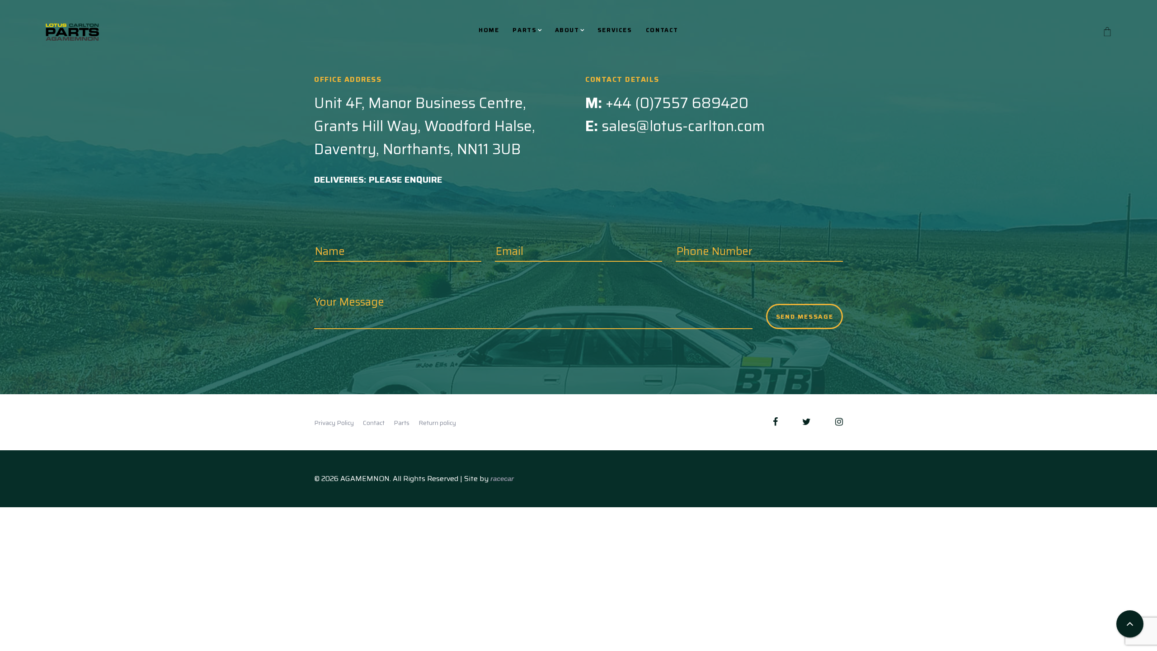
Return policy (437, 423)
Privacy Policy (334, 423)
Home (489, 31)
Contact (662, 31)
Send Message (804, 316)
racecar (502, 478)
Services (614, 31)
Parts (524, 31)
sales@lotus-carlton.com (683, 126)
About (567, 31)
